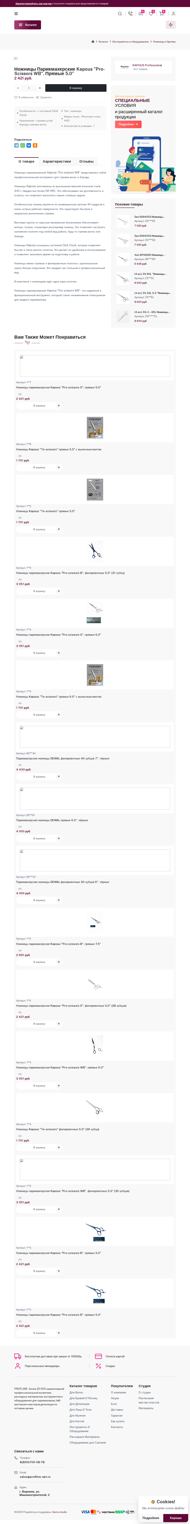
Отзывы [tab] (86, 161)
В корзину (76, 88)
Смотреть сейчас (74, 3)
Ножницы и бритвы (164, 41)
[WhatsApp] (22, 145)
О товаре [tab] (27, 161)
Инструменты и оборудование (130, 41)
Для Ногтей (77, 1421)
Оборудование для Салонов (88, 1442)
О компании (118, 1392)
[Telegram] (16, 145)
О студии (144, 1392)
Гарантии (116, 1415)
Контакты (117, 1427)
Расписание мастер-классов (149, 1400)
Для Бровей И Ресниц (83, 1398)
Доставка (117, 1409)
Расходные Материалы (85, 1436)
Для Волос (76, 1392)
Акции (115, 1398)
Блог (114, 1403)
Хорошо (176, 1518)
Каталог (103, 41)
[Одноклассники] (35, 145)
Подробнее (126, 124)
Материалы (146, 1408)
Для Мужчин (78, 1415)
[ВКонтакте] (29, 145)
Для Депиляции (79, 1403)
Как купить (118, 1421)
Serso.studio (59, 1511)
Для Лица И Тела (80, 1409)
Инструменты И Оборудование (80, 1429)
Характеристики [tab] (57, 161)
